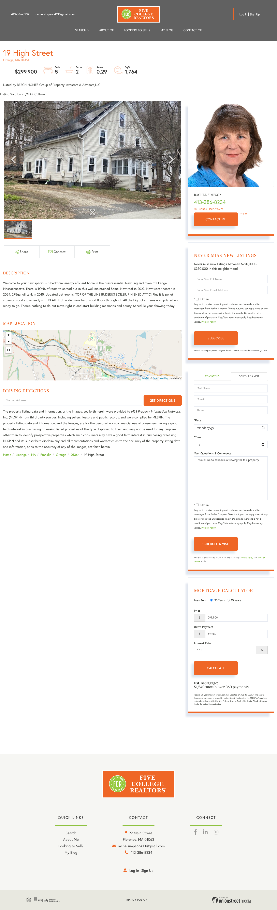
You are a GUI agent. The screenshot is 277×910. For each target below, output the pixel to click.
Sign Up (255, 14)
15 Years (236, 600)
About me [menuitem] (106, 30)
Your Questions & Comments (212, 453)
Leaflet (145, 378)
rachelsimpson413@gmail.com (54, 14)
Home (7, 455)
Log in (243, 14)
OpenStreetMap (160, 378)
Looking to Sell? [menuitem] (137, 30)
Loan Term (200, 600)
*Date (197, 420)
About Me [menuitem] (71, 839)
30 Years (219, 600)
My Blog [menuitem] (166, 30)
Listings (21, 455)
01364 (75, 455)
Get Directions (162, 400)
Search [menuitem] (80, 30)
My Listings (200, 209)
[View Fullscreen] (8, 350)
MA (33, 455)
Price (197, 610)
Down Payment (204, 627)
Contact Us (212, 376)
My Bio (243, 213)
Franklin (45, 455)
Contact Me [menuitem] (193, 30)
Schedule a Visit (249, 376)
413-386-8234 (20, 14)
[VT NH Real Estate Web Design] (231, 900)
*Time (197, 437)
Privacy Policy (208, 321)
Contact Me (215, 219)
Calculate (216, 668)
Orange (61, 455)
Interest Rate (202, 643)
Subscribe (215, 338)
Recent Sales (216, 209)
